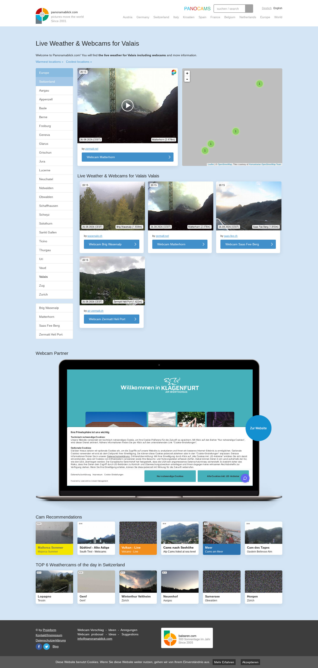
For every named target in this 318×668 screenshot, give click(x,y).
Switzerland (161, 17)
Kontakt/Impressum (49, 635)
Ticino (43, 241)
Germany (143, 17)
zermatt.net (91, 148)
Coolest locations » (79, 61)
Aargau (44, 90)
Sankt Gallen (48, 232)
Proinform (49, 630)
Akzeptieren (250, 662)
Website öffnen (163, 428)
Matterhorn (46, 316)
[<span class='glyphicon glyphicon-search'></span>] (249, 8)
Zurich (43, 294)
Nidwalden (46, 188)
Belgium (229, 17)
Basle (43, 108)
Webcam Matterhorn (101, 157)
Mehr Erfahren (224, 662)
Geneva (44, 134)
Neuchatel (46, 179)
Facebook (39, 646)
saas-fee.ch (231, 236)
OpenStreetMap (225, 164)
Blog (56, 646)
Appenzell (46, 99)
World (278, 17)
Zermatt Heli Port (51, 334)
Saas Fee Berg (49, 325)
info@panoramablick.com (94, 638)
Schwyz (44, 214)
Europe (265, 17)
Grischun (45, 152)
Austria (127, 17)
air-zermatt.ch (95, 310)
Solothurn (45, 223)
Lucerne (44, 170)
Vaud (42, 268)
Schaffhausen (48, 205)
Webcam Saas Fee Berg (242, 244)
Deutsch (267, 8)
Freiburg (45, 126)
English (277, 8)
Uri (41, 259)
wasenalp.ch (94, 236)
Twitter (46, 646)
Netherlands (247, 17)
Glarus (43, 143)
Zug (42, 285)
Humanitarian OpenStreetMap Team (265, 164)
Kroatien (188, 17)
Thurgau (45, 250)
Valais (44, 276)
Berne (43, 117)
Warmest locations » (49, 61)
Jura (42, 161)
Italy (176, 17)
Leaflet (211, 164)
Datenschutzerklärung (51, 640)
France (215, 17)
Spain (202, 17)
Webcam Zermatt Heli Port (107, 319)
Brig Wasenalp (49, 308)
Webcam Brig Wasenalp (105, 244)
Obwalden (46, 197)
